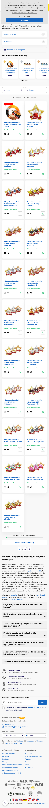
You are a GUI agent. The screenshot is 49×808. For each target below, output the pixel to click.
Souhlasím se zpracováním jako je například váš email (26, 709)
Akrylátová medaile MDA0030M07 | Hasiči (27, 70)
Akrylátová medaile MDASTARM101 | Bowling (34, 124)
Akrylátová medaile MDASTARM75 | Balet (35, 478)
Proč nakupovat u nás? (33, 756)
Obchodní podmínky (10, 767)
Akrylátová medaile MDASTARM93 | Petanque (11, 283)
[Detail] (20, 134)
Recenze (28, 759)
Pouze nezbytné (24, 16)
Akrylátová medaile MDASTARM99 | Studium (11, 164)
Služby (4, 762)
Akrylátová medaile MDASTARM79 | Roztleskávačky (34, 402)
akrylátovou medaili (33, 571)
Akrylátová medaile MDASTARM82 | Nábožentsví (11, 362)
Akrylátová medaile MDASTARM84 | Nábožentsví (11, 323)
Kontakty (5, 759)
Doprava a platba (8, 753)
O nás (27, 762)
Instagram (41, 741)
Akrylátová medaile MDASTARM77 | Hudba (36, 441)
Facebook (30, 741)
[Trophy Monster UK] (16, 800)
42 (25, 549)
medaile (14, 595)
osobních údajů (34, 708)
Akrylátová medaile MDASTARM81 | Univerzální (34, 362)
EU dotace (29, 767)
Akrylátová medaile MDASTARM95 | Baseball (11, 243)
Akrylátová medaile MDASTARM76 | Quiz (12, 478)
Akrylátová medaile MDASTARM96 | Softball (34, 204)
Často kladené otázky (10, 770)
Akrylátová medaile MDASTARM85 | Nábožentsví (34, 283)
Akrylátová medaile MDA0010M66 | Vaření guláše (10, 70)
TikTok (7, 743)
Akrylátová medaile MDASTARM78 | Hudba (13, 441)
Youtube (20, 741)
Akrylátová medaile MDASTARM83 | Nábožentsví (34, 323)
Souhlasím (24, 20)
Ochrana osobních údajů (11, 773)
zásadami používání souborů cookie (24, 13)
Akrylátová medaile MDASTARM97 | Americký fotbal (11, 204)
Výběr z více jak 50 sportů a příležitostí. (21, 691)
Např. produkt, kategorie (17, 28)
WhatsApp (17, 743)
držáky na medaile (16, 599)
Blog (27, 764)
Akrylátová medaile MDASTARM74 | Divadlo (11, 517)
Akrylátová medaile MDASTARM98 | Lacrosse (34, 164)
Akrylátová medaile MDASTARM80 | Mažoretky (11, 402)
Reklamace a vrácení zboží (12, 764)
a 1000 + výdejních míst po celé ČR (19, 678)
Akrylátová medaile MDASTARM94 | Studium (34, 243)
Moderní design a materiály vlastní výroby (22, 684)
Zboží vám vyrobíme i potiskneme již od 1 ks (22, 672)
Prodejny (5, 756)
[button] (24, 49)
